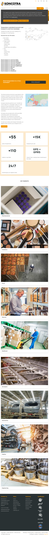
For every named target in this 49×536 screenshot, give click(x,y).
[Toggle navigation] (47, 8)
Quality (14, 507)
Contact (27, 508)
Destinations (16, 502)
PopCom (12, 532)
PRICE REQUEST (35, 82)
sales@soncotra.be (5, 509)
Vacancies (27, 498)
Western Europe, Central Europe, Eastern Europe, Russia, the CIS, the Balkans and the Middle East (12, 98)
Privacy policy (31, 532)
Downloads (27, 503)
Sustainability (28, 502)
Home (14, 498)
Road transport (16, 503)
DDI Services (17, 532)
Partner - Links (28, 505)
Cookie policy (38, 532)
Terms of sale (28, 507)
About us (15, 500)
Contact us (4, 126)
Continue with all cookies (10, 20)
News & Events (28, 500)
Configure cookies (34, 534)
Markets (15, 508)
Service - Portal (16, 505)
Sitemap (25, 532)
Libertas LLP (16, 510)
